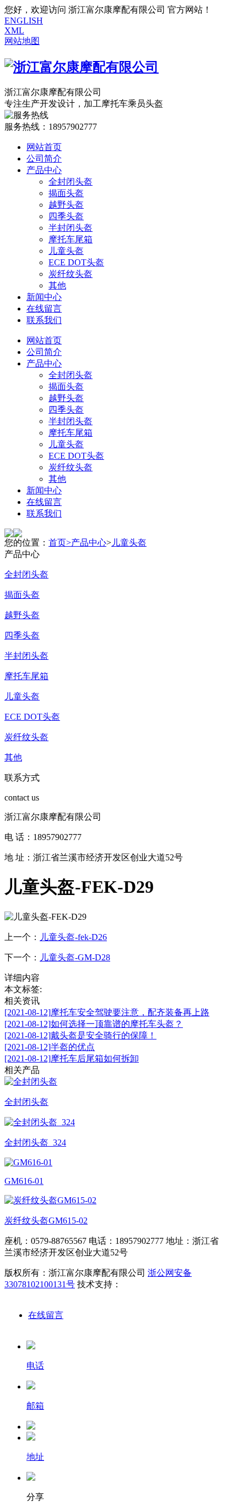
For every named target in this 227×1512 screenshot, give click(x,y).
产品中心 (44, 170)
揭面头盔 (66, 193)
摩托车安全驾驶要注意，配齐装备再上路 (106, 1012)
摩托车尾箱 (70, 239)
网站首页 (44, 147)
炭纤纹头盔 (70, 274)
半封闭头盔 (70, 227)
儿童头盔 (66, 250)
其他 (57, 285)
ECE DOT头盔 (76, 262)
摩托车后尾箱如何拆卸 (71, 1058)
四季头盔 (66, 216)
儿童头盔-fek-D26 (73, 937)
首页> (59, 542)
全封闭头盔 (70, 181)
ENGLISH (23, 20)
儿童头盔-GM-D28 (75, 957)
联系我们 (44, 320)
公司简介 (44, 158)
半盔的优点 (49, 1047)
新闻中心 (44, 297)
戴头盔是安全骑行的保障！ (80, 1035)
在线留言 (44, 308)
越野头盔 (66, 204)
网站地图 (22, 41)
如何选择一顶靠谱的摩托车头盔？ (93, 1024)
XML (14, 30)
